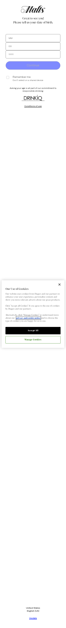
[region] (33, 314)
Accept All (33, 330)
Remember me (22, 77)
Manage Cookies (33, 339)
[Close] (59, 284)
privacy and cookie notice (28, 318)
